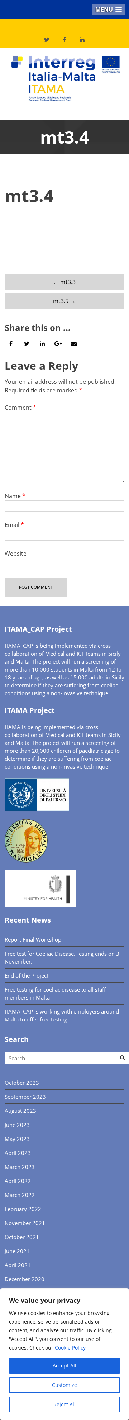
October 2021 (22, 1237)
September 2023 (25, 1096)
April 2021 (18, 1265)
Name (15, 496)
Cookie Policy (70, 1347)
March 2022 (20, 1194)
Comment (20, 407)
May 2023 (17, 1138)
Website (16, 553)
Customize (64, 1385)
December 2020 (24, 1279)
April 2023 (18, 1152)
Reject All (64, 1404)
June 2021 (17, 1251)
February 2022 (23, 1208)
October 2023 (22, 1082)
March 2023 (20, 1166)
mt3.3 (64, 282)
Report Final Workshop (33, 939)
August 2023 (20, 1110)
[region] (64, 1354)
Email (14, 525)
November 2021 (25, 1222)
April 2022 (18, 1180)
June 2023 (17, 1124)
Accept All (64, 1365)
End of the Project (26, 975)
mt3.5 (64, 301)
